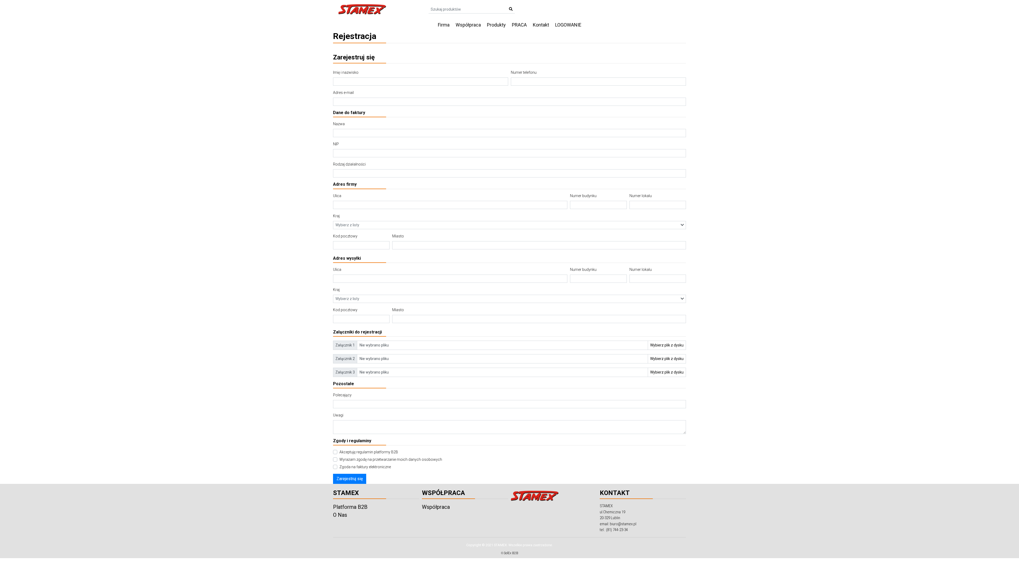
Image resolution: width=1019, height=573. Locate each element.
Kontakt (541, 25)
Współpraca (468, 25)
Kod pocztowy (345, 236)
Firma (444, 25)
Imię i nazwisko (346, 72)
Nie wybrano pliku (374, 345)
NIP (336, 144)
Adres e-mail (343, 92)
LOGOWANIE (568, 25)
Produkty (496, 25)
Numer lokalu (640, 196)
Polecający (342, 395)
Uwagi (338, 415)
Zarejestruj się (349, 478)
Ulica (337, 196)
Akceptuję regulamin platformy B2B (368, 452)
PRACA (519, 25)
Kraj (336, 216)
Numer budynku (583, 196)
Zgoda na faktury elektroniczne (365, 467)
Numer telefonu (524, 72)
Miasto (398, 236)
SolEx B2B (511, 553)
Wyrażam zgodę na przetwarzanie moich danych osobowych (390, 459)
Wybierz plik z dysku (667, 345)
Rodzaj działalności (349, 164)
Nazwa (339, 124)
